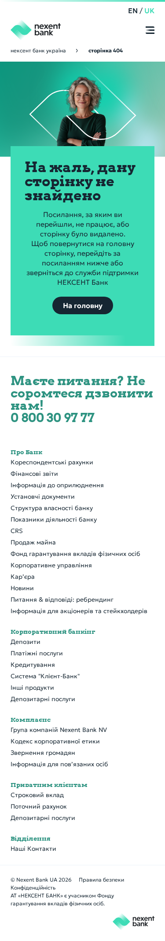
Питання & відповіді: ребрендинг (62, 599)
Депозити (25, 642)
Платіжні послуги (37, 653)
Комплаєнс (31, 720)
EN (133, 10)
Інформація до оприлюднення (57, 485)
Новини (22, 588)
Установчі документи (43, 496)
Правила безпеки (101, 879)
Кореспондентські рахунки (52, 462)
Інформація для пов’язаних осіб (59, 764)
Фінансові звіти (34, 474)
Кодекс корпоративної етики (55, 741)
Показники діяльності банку (54, 519)
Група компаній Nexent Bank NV (59, 730)
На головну (83, 305)
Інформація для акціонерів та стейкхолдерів (79, 611)
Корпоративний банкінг (53, 632)
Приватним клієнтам (49, 785)
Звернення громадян (43, 753)
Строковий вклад (37, 795)
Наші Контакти (33, 849)
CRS (17, 531)
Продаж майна (33, 542)
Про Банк (26, 452)
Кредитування (33, 665)
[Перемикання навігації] (150, 30)
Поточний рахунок (39, 806)
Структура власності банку (52, 508)
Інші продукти (32, 687)
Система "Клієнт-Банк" (45, 676)
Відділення (31, 838)
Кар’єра (23, 577)
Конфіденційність (33, 887)
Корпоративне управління (51, 565)
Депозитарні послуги (43, 699)
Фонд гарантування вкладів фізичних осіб (75, 554)
